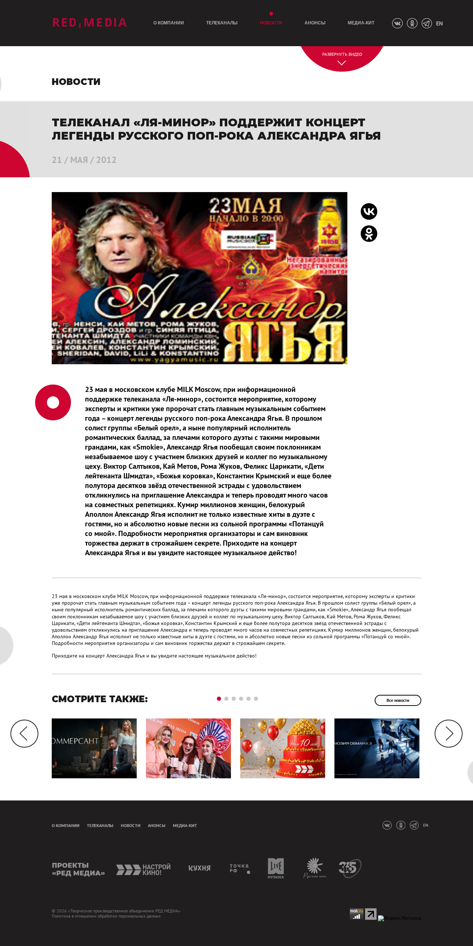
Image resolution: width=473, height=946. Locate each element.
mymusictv (276, 868)
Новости (271, 22)
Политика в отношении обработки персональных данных (106, 916)
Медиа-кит (361, 22)
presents (78, 868)
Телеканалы (222, 22)
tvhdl (240, 868)
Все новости (398, 700)
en (439, 23)
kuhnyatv (200, 868)
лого (89, 23)
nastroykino (143, 868)
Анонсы (315, 22)
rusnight (315, 868)
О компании (168, 22)
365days (350, 868)
